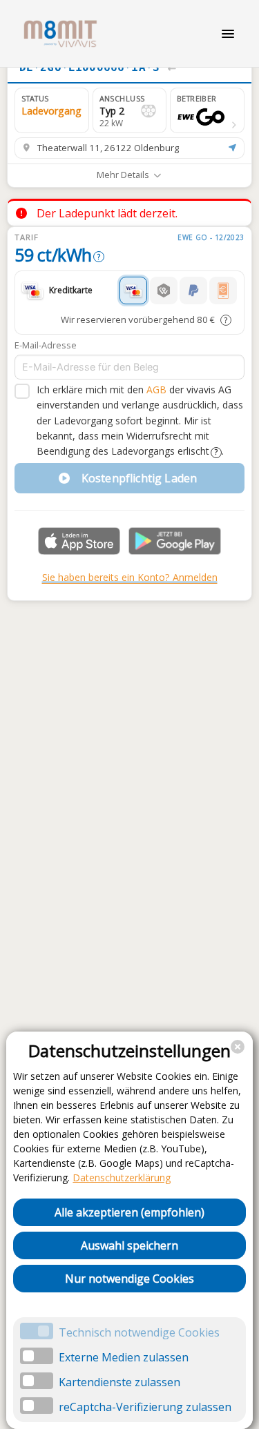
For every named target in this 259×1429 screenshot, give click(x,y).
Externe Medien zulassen (124, 1357)
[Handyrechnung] (223, 290)
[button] (207, 110)
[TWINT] (164, 290)
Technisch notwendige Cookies (139, 1332)
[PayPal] (193, 290)
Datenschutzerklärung (122, 1177)
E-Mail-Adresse (46, 345)
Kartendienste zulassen (119, 1382)
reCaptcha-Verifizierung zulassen (145, 1407)
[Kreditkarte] (133, 290)
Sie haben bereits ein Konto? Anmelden (130, 577)
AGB (156, 389)
